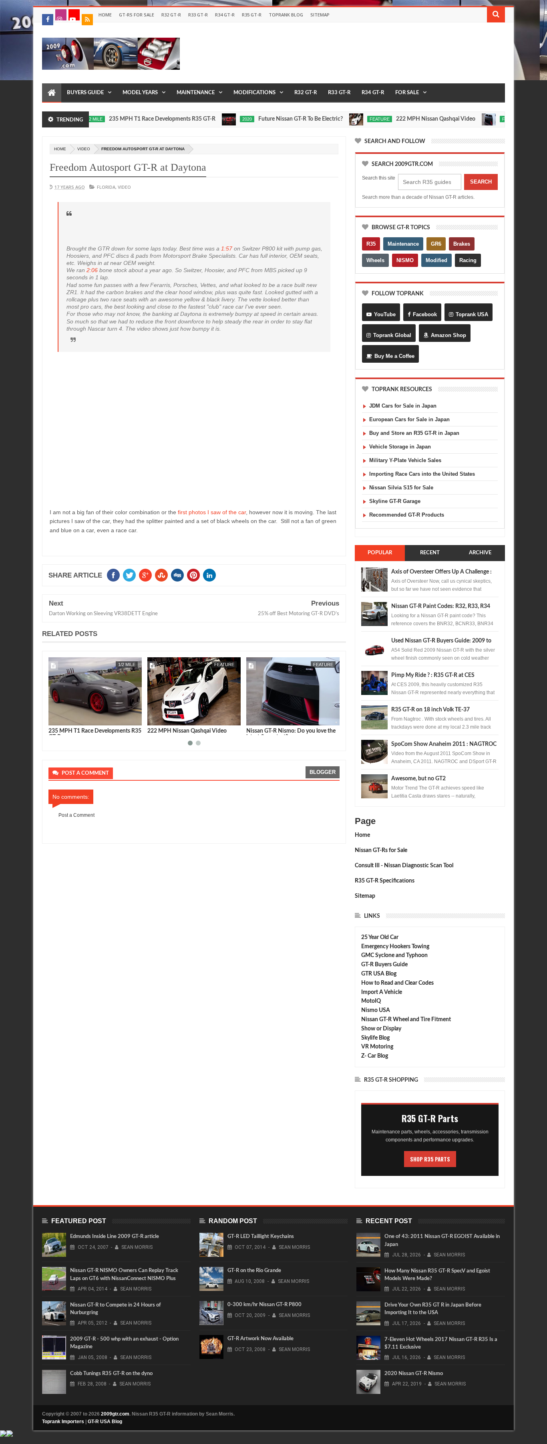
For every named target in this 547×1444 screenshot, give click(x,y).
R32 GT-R (171, 15)
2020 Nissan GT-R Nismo (413, 1373)
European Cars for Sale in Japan (409, 419)
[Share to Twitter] (78, 717)
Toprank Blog (286, 15)
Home (105, 15)
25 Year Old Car (379, 937)
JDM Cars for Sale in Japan (402, 406)
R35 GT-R (251, 15)
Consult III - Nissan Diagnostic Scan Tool (404, 865)
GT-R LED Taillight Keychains (260, 1236)
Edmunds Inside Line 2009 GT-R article (114, 1236)
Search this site (378, 178)
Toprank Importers (63, 1421)
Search (481, 182)
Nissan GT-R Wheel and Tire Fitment (406, 1019)
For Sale (407, 92)
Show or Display (381, 1029)
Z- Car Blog (374, 1056)
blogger (323, 772)
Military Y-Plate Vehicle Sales (405, 460)
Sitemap (320, 15)
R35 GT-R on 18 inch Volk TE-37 (430, 710)
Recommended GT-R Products (406, 515)
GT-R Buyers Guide (384, 964)
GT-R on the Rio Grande (254, 1270)
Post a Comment (76, 815)
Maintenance (196, 92)
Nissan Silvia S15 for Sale (401, 488)
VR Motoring (377, 1047)
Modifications (254, 92)
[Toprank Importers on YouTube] (74, 14)
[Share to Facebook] (70, 717)
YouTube (385, 314)
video (83, 149)
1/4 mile (338, 664)
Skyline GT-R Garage (394, 501)
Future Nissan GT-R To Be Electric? (271, 119)
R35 (371, 244)
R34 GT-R (225, 15)
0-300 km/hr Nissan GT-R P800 (264, 1304)
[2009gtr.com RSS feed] (87, 19)
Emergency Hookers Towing (395, 946)
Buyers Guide (85, 92)
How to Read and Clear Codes (397, 983)
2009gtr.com (115, 1414)
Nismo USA (375, 1010)
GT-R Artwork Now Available (260, 1338)
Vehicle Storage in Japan (400, 447)
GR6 (436, 244)
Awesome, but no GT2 (418, 779)
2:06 (92, 270)
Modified (436, 260)
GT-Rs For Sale (136, 15)
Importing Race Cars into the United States (422, 474)
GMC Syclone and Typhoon (394, 955)
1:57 (226, 248)
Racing (468, 260)
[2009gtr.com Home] (51, 93)
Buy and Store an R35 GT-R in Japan (414, 433)
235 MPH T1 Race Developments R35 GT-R (133, 119)
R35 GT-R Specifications (384, 881)
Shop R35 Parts (430, 1159)
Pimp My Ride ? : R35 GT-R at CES (433, 675)
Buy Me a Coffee (394, 356)
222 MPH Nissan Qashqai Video (406, 119)
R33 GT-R (198, 15)
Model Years (140, 92)
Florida (106, 187)
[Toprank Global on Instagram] (60, 14)
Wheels (375, 260)
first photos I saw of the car (212, 512)
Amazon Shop (448, 335)
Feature (351, 119)
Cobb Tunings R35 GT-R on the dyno (111, 1373)
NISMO (405, 260)
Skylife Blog (375, 1038)
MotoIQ (371, 1001)
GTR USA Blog (378, 974)
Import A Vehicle (381, 992)
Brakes (461, 244)
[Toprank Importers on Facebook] (47, 19)
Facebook (425, 314)
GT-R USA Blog (105, 1421)
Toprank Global (392, 335)
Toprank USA (472, 314)
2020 (218, 119)
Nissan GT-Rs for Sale (381, 850)
